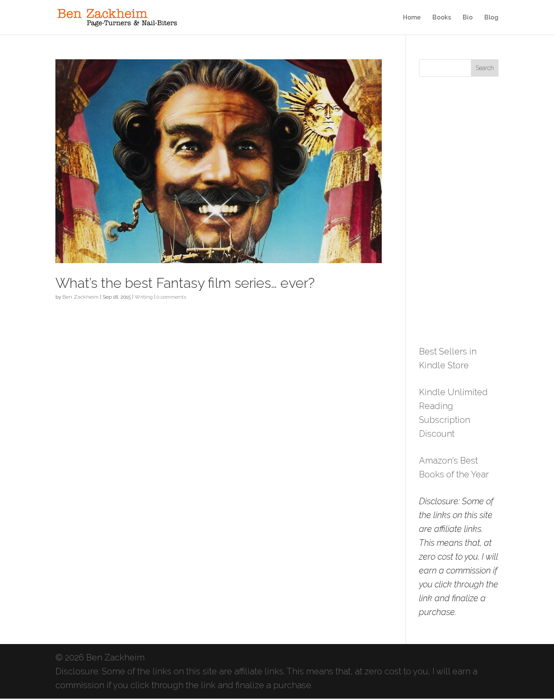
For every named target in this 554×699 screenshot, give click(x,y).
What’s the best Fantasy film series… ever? (185, 283)
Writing (144, 297)
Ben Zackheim (80, 297)
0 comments (171, 297)
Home (412, 17)
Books (441, 17)
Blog (491, 17)
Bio (468, 17)
